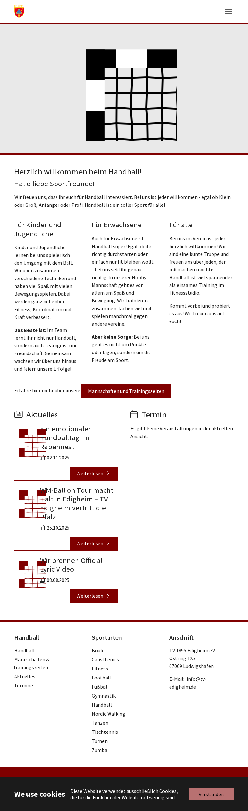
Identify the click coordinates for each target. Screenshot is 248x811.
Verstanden (211, 794)
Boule (98, 650)
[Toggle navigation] (228, 11)
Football (101, 677)
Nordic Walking (108, 714)
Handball (24, 650)
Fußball (100, 686)
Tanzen (100, 723)
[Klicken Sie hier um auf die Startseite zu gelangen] (19, 11)
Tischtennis (105, 732)
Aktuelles (24, 676)
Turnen (100, 741)
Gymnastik (104, 695)
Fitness (100, 668)
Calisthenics (105, 659)
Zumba (99, 750)
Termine (23, 685)
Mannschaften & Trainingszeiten (31, 663)
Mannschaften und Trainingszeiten (126, 391)
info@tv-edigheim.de (188, 683)
